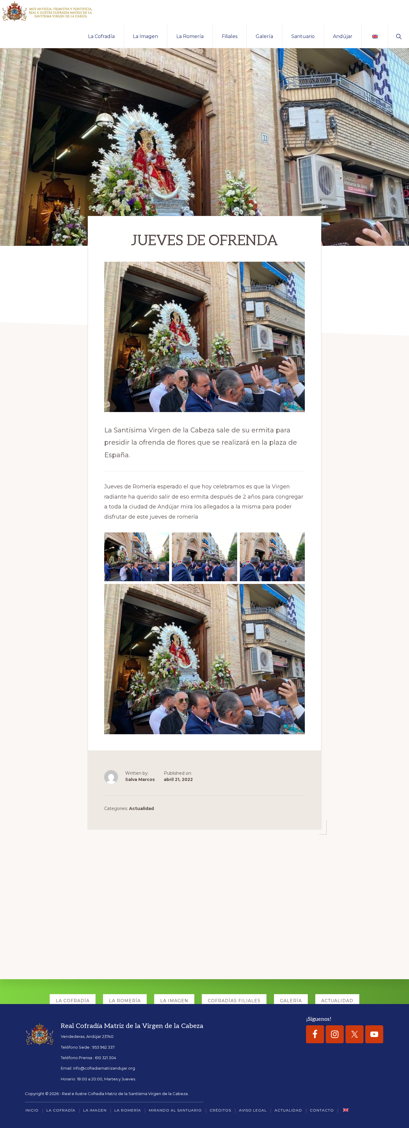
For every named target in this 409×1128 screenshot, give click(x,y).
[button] (398, 36)
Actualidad (141, 808)
